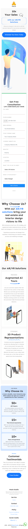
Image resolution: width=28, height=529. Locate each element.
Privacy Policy (14, 514)
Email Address (7, 125)
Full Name (6, 109)
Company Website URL (9, 141)
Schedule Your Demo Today (14, 35)
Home (14, 500)
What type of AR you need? (11, 165)
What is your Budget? (9, 174)
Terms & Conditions (14, 512)
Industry (5, 149)
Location (6, 157)
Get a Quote (14, 185)
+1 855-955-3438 (14, 506)
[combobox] (5, 120)
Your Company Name (9, 133)
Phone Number (7, 117)
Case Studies (14, 475)
